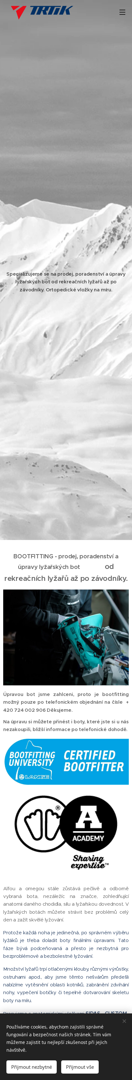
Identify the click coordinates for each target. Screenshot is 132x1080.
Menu (122, 11)
